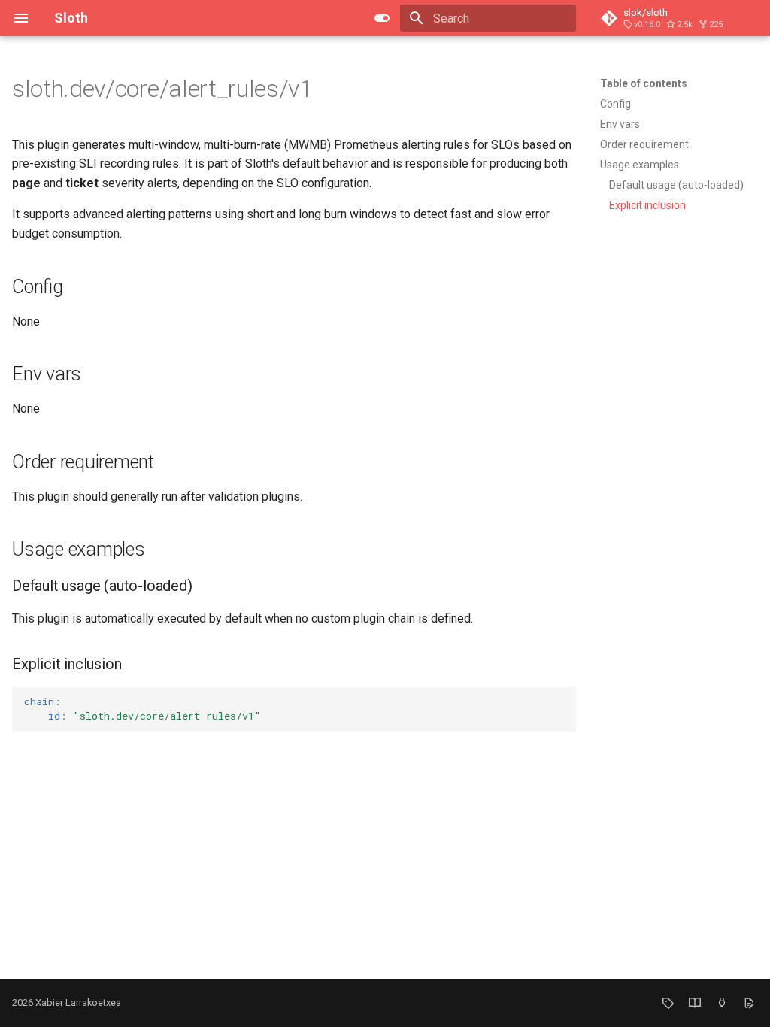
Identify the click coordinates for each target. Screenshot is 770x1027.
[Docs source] (749, 1003)
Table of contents (643, 83)
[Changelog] (695, 1003)
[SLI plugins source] (722, 1003)
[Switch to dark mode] (382, 18)
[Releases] (668, 1003)
